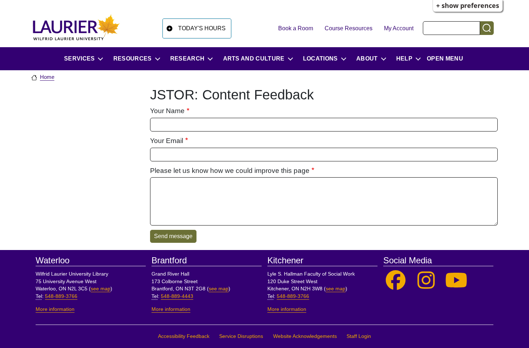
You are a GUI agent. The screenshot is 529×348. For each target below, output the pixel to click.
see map (100, 288)
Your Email (166, 140)
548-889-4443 (177, 296)
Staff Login (359, 336)
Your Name (167, 111)
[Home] (76, 27)
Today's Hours (202, 28)
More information (55, 309)
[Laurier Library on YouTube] (456, 280)
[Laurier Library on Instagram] (426, 280)
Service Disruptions (241, 336)
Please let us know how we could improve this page (229, 170)
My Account (398, 28)
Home (47, 77)
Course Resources (348, 28)
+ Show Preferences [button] (467, 5)
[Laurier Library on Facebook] (395, 280)
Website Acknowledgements (305, 336)
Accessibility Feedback (183, 336)
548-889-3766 (61, 296)
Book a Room (295, 28)
